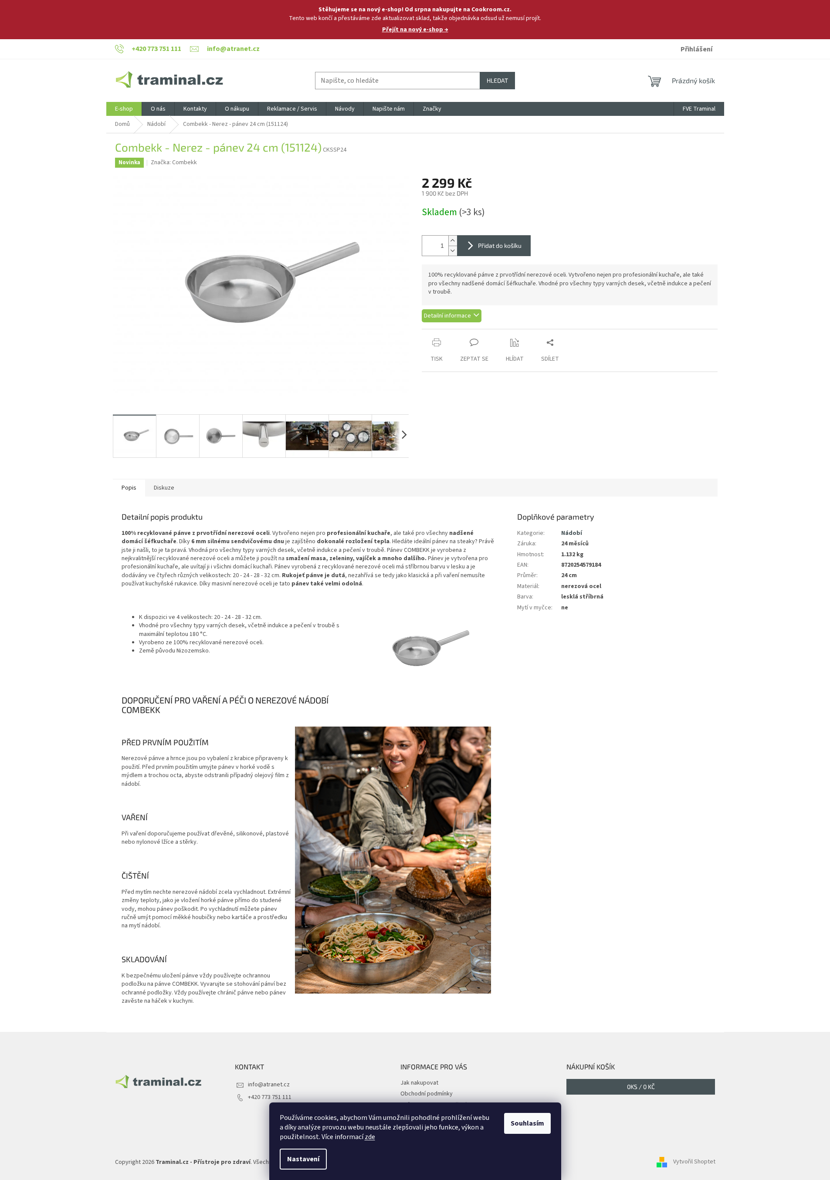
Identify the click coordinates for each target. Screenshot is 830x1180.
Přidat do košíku (500, 245)
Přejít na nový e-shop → (415, 29)
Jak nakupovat (419, 1083)
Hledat (497, 80)
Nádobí (571, 533)
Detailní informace (447, 315)
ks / (641, 1086)
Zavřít (467, 333)
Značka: (174, 162)
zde (370, 1137)
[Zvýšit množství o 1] (452, 241)
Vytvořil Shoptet (694, 1162)
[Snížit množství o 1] (452, 251)
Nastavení (303, 1159)
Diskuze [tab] (164, 487)
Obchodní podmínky (426, 1093)
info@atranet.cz (269, 1084)
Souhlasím (527, 1123)
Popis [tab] (129, 487)
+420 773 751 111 (269, 1097)
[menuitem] (124, 109)
